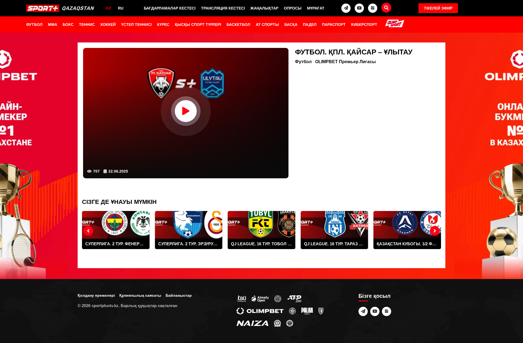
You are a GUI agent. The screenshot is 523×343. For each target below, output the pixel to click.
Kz (108, 8)
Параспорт (334, 24)
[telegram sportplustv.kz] (346, 8)
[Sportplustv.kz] (61, 8)
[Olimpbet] (260, 310)
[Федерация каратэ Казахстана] (277, 323)
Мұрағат (315, 8)
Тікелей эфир (438, 8)
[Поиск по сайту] (386, 8)
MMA (52, 24)
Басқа (290, 24)
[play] (186, 111)
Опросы (293, 8)
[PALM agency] (307, 310)
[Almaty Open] (260, 298)
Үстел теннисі (136, 24)
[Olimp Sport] (395, 24)
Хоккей (108, 24)
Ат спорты (267, 24)
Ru (120, 8)
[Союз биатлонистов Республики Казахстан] (241, 298)
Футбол (34, 24)
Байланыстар (179, 295)
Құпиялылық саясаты (140, 295)
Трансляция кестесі (223, 8)
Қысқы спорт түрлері (198, 24)
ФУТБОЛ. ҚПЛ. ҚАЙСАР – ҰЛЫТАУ (353, 52)
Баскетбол (238, 24)
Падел (310, 24)
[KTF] (277, 298)
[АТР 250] (294, 298)
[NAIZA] (252, 323)
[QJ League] (320, 310)
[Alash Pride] (289, 323)
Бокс (68, 24)
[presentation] (88, 231)
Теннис (87, 24)
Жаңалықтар (264, 8)
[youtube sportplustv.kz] (359, 8)
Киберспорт (364, 24)
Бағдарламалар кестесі (170, 8)
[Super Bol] (292, 310)
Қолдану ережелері (96, 295)
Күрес (163, 24)
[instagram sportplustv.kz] (372, 8)
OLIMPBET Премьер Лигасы (345, 61)
